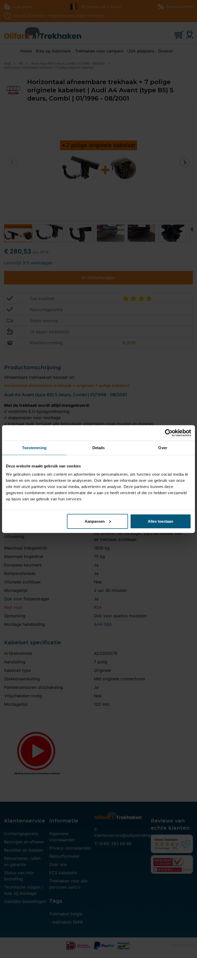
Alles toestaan (160, 521)
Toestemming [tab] (34, 448)
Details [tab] (98, 448)
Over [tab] (162, 448)
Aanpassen (95, 521)
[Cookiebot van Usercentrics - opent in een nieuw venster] (168, 433)
